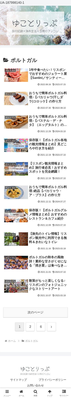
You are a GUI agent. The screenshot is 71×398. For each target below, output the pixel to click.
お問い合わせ (35, 385)
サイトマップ (18, 379)
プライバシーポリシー (52, 379)
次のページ (35, 312)
